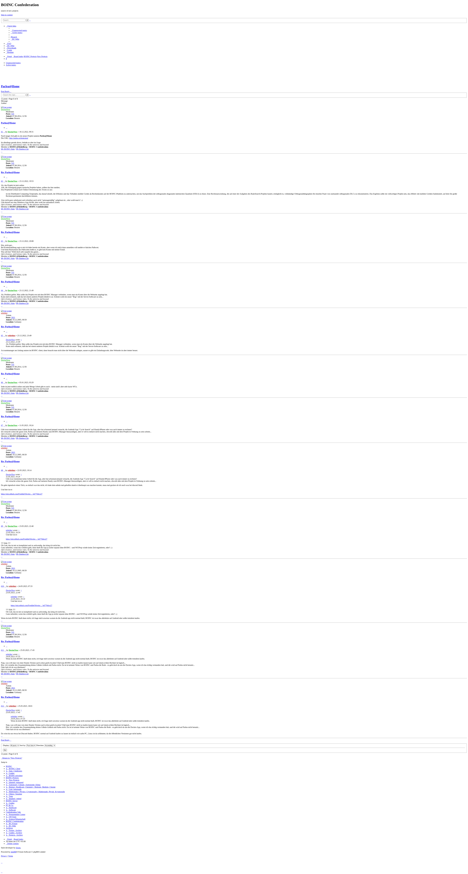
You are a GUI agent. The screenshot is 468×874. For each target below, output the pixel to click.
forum (18, 848)
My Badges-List (22, 149)
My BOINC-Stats (8, 149)
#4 (2, 290)
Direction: (40, 745)
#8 (2, 470)
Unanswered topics (13, 63)
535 (12, 114)
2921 (13, 317)
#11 (2, 650)
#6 (2, 382)
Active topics (11, 65)
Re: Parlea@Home (10, 172)
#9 (2, 526)
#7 (2, 425)
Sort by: (23, 745)
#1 (2, 132)
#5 (2, 336)
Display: (6, 745)
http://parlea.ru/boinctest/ (18, 138)
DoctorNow (5, 109)
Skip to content (7, 15)
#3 (2, 241)
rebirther (4, 313)
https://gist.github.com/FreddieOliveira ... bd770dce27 (21, 494)
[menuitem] (19, 30)
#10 (2, 586)
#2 (2, 181)
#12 (2, 706)
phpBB (13, 852)
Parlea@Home (10, 86)
